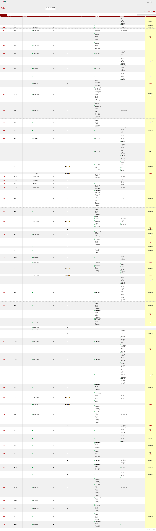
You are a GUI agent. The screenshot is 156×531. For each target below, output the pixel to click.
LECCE (35, 173)
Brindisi (96, 392)
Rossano (96, 398)
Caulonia (96, 29)
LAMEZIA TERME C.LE (35, 467)
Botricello (96, 401)
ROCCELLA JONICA (35, 25)
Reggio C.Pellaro (97, 88)
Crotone (96, 224)
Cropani (121, 162)
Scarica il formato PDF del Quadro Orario (148, 14)
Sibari (121, 167)
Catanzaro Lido (122, 161)
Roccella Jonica (122, 18)
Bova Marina (122, 23)
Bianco (96, 36)
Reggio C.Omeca (97, 103)
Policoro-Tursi (122, 271)
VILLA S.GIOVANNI (35, 221)
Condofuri (96, 92)
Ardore (96, 111)
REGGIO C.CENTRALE (35, 53)
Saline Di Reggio (97, 194)
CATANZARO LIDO (35, 30)
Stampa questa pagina (140, 14)
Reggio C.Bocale (122, 158)
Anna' (95, 195)
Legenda (153, 14)
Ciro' (121, 164)
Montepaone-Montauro (123, 30)
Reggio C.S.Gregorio (97, 191)
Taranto (121, 170)
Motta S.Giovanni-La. (97, 89)
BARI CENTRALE (35, 275)
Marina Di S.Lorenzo (97, 91)
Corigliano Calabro (122, 166)
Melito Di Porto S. (122, 24)
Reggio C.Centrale (122, 224)
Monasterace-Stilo (122, 17)
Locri (121, 20)
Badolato (96, 178)
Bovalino (121, 21)
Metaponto (96, 218)
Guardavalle (96, 84)
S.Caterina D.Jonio (97, 85)
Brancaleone (122, 55)
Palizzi (96, 93)
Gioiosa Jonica (96, 39)
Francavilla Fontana (97, 393)
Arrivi (9, 14)
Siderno (96, 38)
